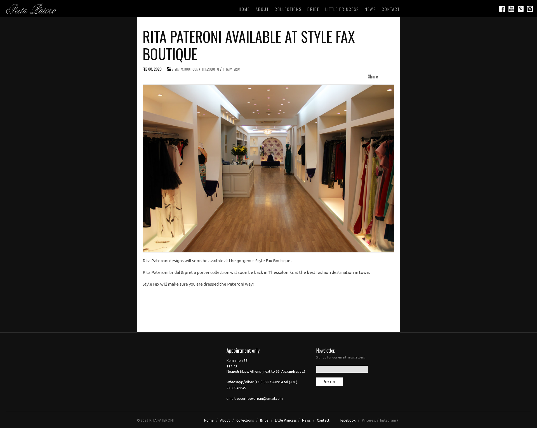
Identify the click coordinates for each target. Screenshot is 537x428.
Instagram (388, 420)
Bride (313, 9)
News (370, 9)
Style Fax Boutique (185, 69)
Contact (391, 9)
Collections (288, 9)
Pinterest (369, 420)
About (262, 9)
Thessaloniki (210, 69)
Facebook (347, 420)
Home (244, 9)
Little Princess (342, 9)
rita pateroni (232, 69)
